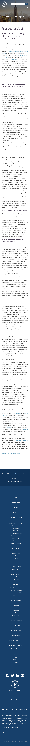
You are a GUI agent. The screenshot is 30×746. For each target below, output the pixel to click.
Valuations (16, 558)
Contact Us (15, 512)
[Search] (26, 4)
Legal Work (15, 556)
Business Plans (16, 579)
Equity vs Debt (16, 595)
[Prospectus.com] (4, 4)
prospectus (18, 413)
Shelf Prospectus (15, 605)
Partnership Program (15, 648)
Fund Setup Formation (15, 548)
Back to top (14, 699)
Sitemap (15, 664)
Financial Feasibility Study (15, 576)
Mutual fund (24, 429)
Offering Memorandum (15, 535)
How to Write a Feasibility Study (15, 590)
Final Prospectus (15, 610)
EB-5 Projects (15, 638)
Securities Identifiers (16, 551)
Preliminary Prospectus (15, 607)
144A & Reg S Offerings (15, 530)
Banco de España (12, 59)
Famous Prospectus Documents (15, 620)
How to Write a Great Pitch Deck (15, 592)
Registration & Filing (16, 553)
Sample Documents (16, 502)
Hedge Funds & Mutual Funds (16, 533)
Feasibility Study (15, 569)
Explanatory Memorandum (15, 543)
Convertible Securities (15, 615)
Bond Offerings (16, 528)
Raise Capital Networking (16, 630)
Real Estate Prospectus (15, 602)
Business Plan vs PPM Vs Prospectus (15, 640)
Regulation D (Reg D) (16, 625)
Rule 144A (16, 617)
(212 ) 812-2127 (16, 478)
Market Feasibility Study (15, 574)
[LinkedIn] (17, 675)
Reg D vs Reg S (16, 627)
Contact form (16, 474)
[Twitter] (12, 675)
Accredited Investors (15, 633)
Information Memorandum (15, 545)
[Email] (22, 675)
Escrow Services (15, 561)
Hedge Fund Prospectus (16, 600)
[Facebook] (7, 675)
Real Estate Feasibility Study (15, 571)
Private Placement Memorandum (15, 523)
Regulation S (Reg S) (16, 622)
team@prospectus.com (16, 481)
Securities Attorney (16, 597)
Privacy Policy (15, 659)
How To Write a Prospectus (15, 587)
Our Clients (15, 505)
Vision (15, 497)
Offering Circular (15, 540)
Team (15, 500)
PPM (16, 612)
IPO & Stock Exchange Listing (15, 525)
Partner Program (15, 507)
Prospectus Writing (16, 520)
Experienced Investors (15, 635)
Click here (4, 727)
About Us (16, 494)
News (16, 510)
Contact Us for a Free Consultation (11, 453)
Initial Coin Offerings (16, 538)
